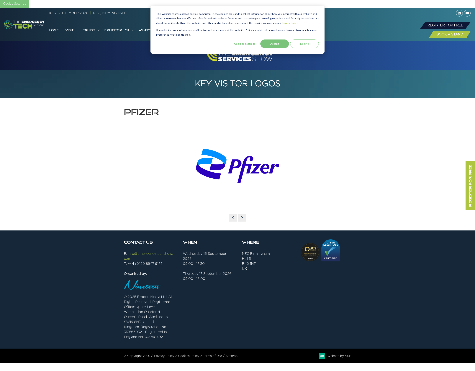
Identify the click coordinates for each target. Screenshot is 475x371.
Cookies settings (244, 43)
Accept (274, 43)
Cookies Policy (188, 355)
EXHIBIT (89, 30)
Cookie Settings (14, 3)
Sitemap (232, 355)
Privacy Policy (164, 355)
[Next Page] (242, 218)
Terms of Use (212, 355)
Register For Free (470, 185)
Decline (304, 43)
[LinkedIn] (459, 13)
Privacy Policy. (290, 22)
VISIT (69, 30)
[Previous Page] (233, 218)
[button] (445, 25)
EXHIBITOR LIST (116, 30)
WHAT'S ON (148, 30)
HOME (54, 30)
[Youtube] (467, 13)
